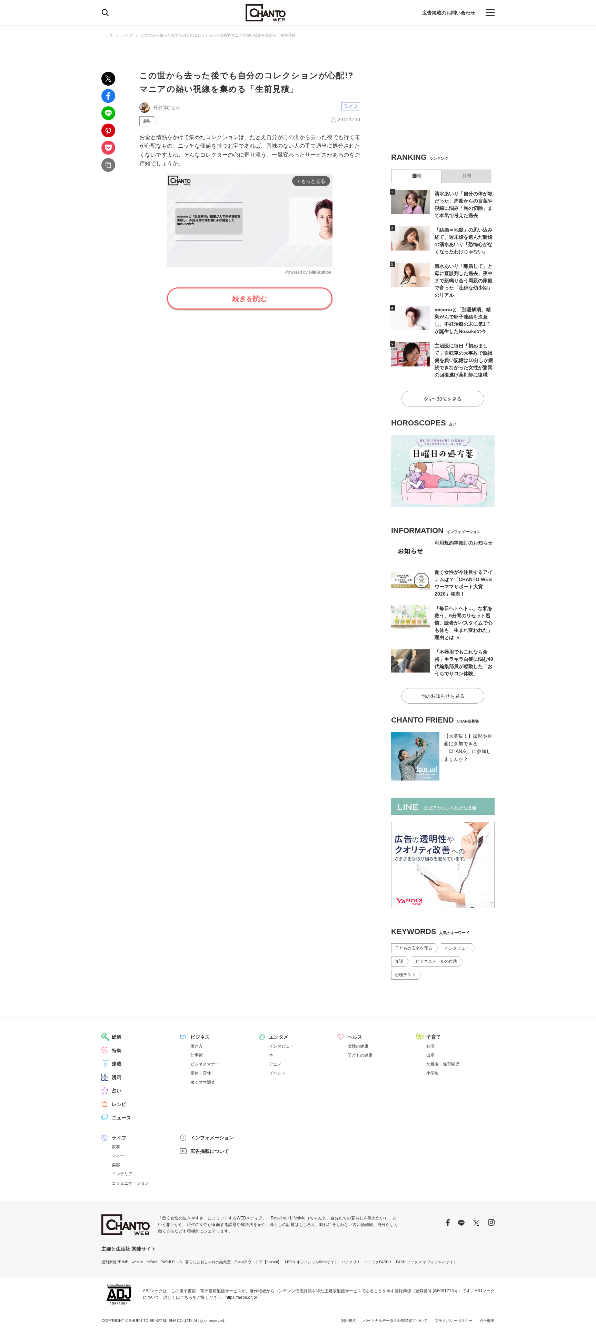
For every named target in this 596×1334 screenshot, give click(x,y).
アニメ (275, 1064)
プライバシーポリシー (454, 1320)
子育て (433, 1037)
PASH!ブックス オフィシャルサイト (426, 1262)
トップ (107, 35)
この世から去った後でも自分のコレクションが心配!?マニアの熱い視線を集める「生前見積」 (220, 35)
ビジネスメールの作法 (436, 961)
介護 (399, 961)
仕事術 (196, 1055)
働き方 (196, 1046)
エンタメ (278, 1037)
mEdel (152, 1262)
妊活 (430, 1046)
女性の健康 (358, 1046)
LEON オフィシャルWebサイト (311, 1262)
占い (116, 1090)
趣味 (147, 121)
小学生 (432, 1073)
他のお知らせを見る (443, 696)
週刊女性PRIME (114, 1262)
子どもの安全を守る (413, 948)
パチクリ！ (350, 1262)
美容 (116, 1165)
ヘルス (355, 1037)
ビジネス (200, 1037)
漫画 (116, 1077)
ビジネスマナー (204, 1064)
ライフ (126, 35)
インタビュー (457, 948)
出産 (430, 1055)
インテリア (122, 1173)
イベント (277, 1073)
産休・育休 (200, 1073)
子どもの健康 (360, 1055)
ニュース (121, 1117)
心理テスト (405, 974)
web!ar (137, 1262)
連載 (116, 1064)
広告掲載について (209, 1151)
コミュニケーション (130, 1183)
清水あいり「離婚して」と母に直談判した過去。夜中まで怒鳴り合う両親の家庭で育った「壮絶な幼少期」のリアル (464, 280)
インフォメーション (212, 1137)
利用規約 (348, 1320)
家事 (116, 1147)
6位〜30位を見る (442, 399)
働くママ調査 (202, 1082)
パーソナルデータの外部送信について (395, 1320)
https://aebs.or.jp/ (241, 1297)
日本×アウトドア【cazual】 (257, 1262)
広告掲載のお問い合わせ (448, 13)
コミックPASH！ (378, 1262)
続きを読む (249, 298)
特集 (116, 1050)
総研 (116, 1037)
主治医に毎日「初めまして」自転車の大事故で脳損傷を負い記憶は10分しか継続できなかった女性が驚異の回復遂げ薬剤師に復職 (464, 360)
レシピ (119, 1104)
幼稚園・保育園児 (442, 1064)
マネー (118, 1156)
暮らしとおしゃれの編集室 (208, 1262)
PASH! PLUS (171, 1262)
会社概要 (487, 1320)
